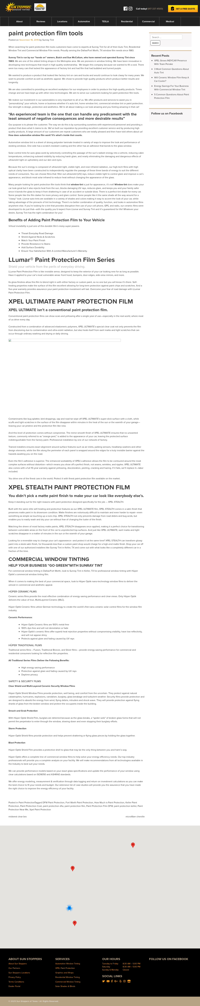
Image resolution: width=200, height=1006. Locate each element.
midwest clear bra (17, 816)
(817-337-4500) (155, 8)
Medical (170, 21)
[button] (73, 868)
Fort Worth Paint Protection (79, 802)
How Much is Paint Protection (109, 802)
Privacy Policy (14, 977)
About (19, 21)
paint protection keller (125, 806)
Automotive (84, 21)
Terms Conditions (16, 981)
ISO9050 (41, 774)
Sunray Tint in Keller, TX (62, 547)
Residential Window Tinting (67, 977)
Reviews (40, 21)
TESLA (105, 21)
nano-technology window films (107, 581)
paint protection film (75, 806)
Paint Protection (27, 802)
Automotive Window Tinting (67, 963)
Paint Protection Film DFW (99, 806)
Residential (127, 21)
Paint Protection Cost (31, 806)
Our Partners (14, 968)
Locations (62, 21)
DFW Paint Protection (53, 802)
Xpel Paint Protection (40, 809)
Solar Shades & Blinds (65, 986)
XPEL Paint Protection (65, 968)
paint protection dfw (53, 806)
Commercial (148, 21)
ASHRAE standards (60, 774)
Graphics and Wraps (64, 972)
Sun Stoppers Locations (19, 972)
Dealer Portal (14, 986)
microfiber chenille (135, 816)
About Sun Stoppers (17, 963)
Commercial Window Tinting (67, 981)
